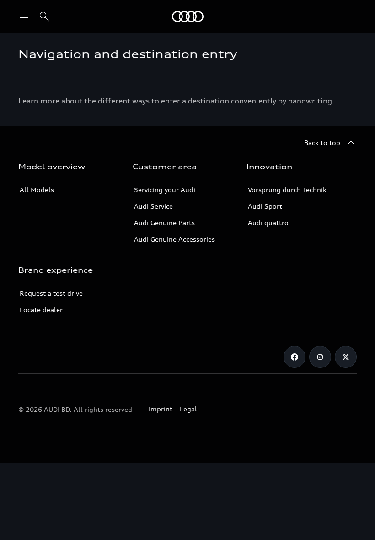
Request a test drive (51, 293)
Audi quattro (268, 223)
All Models (37, 190)
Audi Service (153, 206)
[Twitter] (346, 357)
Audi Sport (265, 206)
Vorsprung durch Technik (287, 190)
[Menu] (25, 16)
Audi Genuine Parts (164, 223)
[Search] (44, 16)
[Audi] (188, 16)
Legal (188, 409)
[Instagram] (320, 357)
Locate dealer (41, 309)
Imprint (160, 409)
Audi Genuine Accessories (174, 239)
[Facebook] (294, 357)
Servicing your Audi (164, 190)
